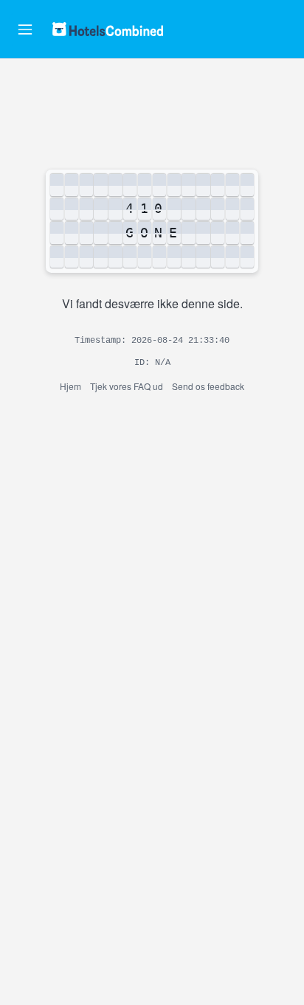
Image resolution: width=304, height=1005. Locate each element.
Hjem (70, 386)
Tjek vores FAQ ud (126, 386)
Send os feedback (208, 386)
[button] (25, 29)
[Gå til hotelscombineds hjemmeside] (107, 29)
